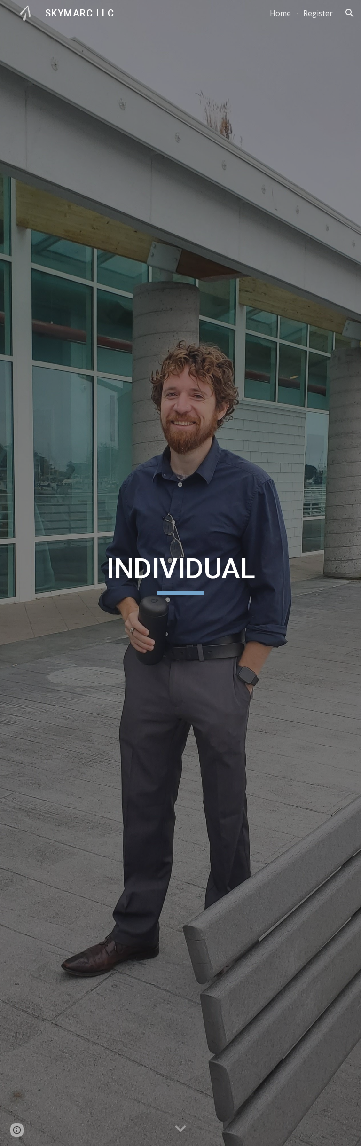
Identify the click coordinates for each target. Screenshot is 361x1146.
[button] (349, 13)
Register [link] (318, 13)
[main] (180, 573)
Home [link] (280, 13)
